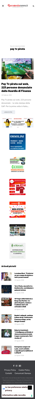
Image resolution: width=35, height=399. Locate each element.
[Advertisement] (17, 26)
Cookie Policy (24, 370)
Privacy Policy (10, 370)
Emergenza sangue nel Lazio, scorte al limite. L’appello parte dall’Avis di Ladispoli (23, 350)
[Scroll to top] (30, 388)
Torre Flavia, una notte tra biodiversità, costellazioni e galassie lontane (24, 288)
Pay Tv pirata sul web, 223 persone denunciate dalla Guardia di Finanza (16, 87)
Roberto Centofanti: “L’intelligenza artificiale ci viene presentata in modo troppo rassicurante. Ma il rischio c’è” (23, 334)
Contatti (8, 373)
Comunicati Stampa (23, 373)
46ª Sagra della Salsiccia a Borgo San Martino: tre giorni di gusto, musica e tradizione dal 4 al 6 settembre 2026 (23, 302)
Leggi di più (8, 112)
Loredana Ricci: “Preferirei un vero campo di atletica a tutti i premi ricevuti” (23, 275)
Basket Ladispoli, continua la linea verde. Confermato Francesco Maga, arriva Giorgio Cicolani (23, 318)
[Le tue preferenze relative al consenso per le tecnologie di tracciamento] (32, 396)
